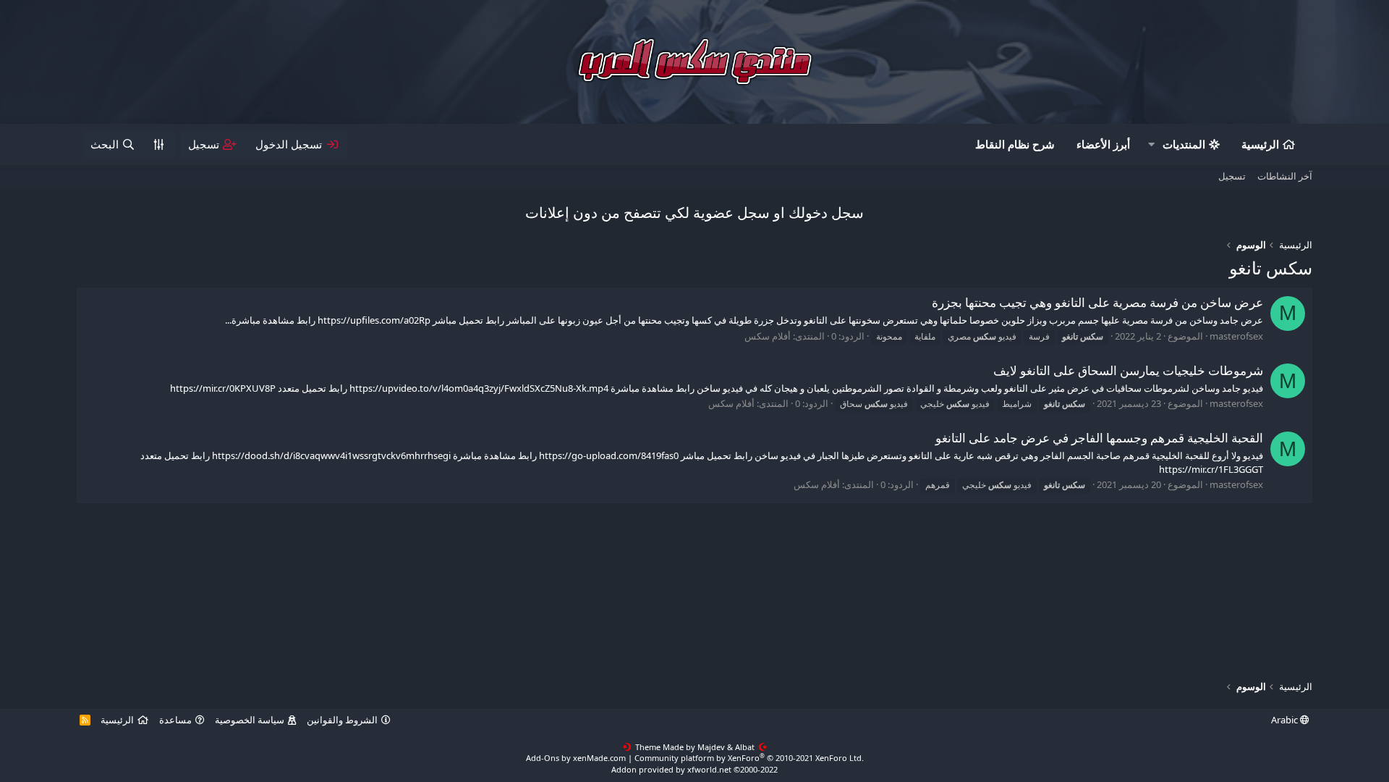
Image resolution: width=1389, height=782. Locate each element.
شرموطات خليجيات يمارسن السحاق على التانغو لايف (1128, 370)
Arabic (1285, 719)
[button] (1151, 144)
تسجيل (1232, 175)
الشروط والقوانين (342, 719)
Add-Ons (542, 757)
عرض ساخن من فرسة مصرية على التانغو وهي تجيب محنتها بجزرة (1097, 302)
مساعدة (175, 719)
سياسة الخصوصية (249, 719)
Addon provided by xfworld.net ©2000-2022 (694, 769)
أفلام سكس (767, 335)
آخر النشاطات (1284, 175)
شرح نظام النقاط (1015, 144)
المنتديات (1184, 144)
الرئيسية (1260, 144)
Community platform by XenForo (749, 757)
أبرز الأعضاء (1103, 144)
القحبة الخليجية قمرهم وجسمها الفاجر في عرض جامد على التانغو (1099, 437)
